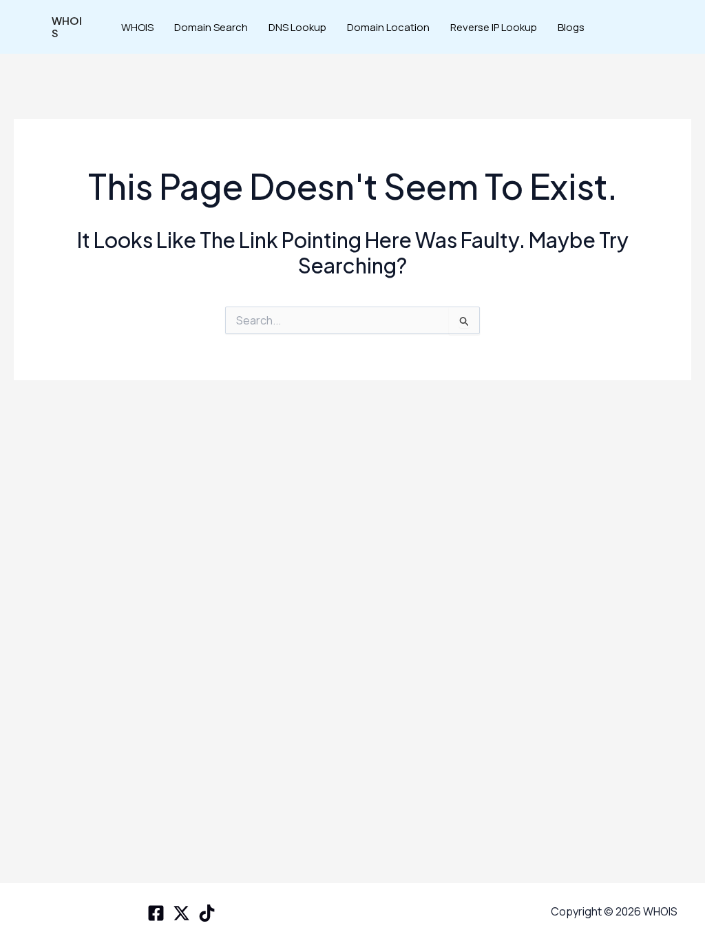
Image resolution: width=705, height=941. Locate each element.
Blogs (571, 27)
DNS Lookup (297, 27)
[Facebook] (156, 913)
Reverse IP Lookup (493, 27)
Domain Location (388, 27)
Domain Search (211, 27)
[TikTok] (206, 913)
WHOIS (67, 26)
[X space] (181, 913)
